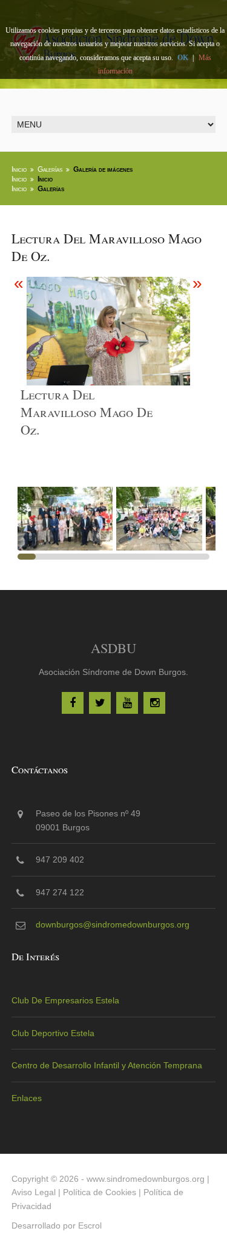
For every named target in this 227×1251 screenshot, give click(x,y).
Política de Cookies (99, 1192)
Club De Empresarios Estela (65, 1000)
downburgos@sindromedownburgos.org (112, 924)
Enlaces (27, 1098)
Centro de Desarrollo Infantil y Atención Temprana (107, 1065)
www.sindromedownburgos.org (146, 1179)
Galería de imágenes (103, 169)
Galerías (50, 169)
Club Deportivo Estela (53, 1033)
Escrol (90, 1225)
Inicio (19, 169)
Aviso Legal (34, 1192)
